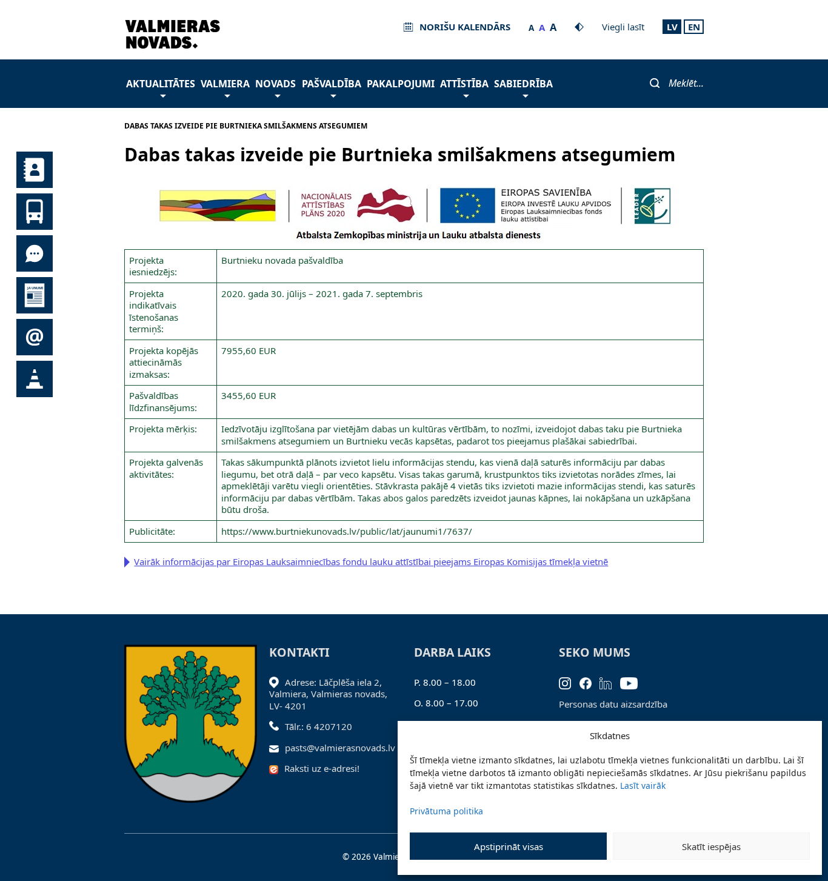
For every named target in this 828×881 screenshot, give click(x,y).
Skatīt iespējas (711, 846)
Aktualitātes (160, 83)
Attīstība (464, 83)
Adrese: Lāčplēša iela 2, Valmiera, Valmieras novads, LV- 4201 (328, 694)
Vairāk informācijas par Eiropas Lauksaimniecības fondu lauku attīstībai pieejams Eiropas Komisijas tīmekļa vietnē (371, 561)
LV (672, 27)
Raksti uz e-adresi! (321, 768)
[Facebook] (589, 682)
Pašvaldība (331, 83)
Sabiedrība (523, 83)
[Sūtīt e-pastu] (277, 748)
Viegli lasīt (623, 27)
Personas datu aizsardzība (613, 704)
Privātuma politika (446, 811)
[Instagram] (569, 682)
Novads (275, 83)
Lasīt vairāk (643, 785)
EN (694, 27)
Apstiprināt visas (508, 846)
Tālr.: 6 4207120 (318, 726)
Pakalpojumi (401, 83)
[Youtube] (633, 682)
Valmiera (225, 83)
